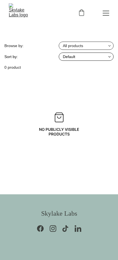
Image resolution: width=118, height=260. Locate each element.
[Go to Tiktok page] (68, 228)
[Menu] (106, 13)
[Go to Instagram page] (56, 228)
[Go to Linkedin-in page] (78, 228)
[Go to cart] (81, 13)
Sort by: (11, 56)
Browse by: (14, 46)
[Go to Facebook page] (43, 228)
